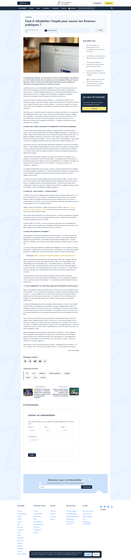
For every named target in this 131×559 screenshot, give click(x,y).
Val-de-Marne (37, 530)
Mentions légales (87, 516)
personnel (20, 540)
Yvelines (36, 532)
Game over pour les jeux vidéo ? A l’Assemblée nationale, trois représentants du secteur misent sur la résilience (60, 392)
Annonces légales (71, 511)
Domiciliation (70, 519)
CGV (84, 519)
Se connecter (97, 3)
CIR (27, 373)
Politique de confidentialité (87, 523)
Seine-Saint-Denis (39, 524)
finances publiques (54, 373)
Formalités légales (71, 514)
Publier (32, 455)
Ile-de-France (22, 8)
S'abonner (109, 3)
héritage (67, 373)
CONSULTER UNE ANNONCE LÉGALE (86, 8)
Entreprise (55, 8)
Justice (31, 8)
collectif (19, 519)
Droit (38, 8)
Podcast (63, 8)
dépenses (42, 373)
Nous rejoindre (87, 514)
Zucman (43, 377)
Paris (35, 519)
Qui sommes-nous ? (88, 511)
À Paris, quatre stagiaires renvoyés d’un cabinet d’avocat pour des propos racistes (95, 64)
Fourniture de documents (70, 523)
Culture (19, 522)
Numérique (20, 538)
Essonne (36, 511)
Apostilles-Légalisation (72, 516)
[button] (99, 30)
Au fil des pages (21, 514)
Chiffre (19, 516)
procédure (20, 548)
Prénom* (30, 427)
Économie (46, 8)
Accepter (88, 554)
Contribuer (53, 516)
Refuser (96, 554)
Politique (19, 543)
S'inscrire (85, 487)
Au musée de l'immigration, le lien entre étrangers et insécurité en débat (95, 73)
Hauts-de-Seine (38, 514)
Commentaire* (32, 436)
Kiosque (52, 519)
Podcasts (52, 514)
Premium (73, 8)
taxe (35, 377)
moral (19, 535)
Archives (19, 511)
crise (33, 373)
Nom (46, 427)
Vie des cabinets (22, 554)
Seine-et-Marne (38, 522)
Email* (63, 427)
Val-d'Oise (36, 527)
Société (19, 551)
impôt (28, 377)
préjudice (20, 546)
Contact (103, 510)
